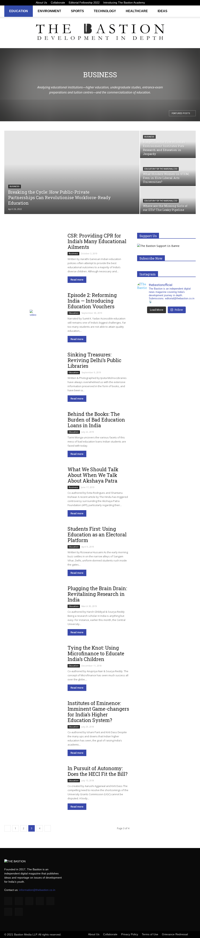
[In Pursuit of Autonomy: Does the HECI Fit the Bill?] (33, 786)
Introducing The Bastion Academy (124, 2)
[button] (191, 11)
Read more (77, 279)
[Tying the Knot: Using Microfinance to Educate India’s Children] (33, 666)
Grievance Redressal (175, 934)
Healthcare (137, 11)
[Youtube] (193, 2)
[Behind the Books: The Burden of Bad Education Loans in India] (33, 432)
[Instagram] (160, 2)
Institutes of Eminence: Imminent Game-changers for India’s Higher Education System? (98, 711)
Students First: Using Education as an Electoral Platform (97, 534)
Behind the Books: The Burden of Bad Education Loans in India (96, 420)
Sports (77, 11)
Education (18, 11)
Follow (179, 309)
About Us (41, 2)
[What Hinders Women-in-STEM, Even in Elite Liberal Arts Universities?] (168, 172)
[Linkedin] (167, 2)
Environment (49, 11)
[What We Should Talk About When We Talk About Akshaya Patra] (33, 488)
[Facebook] (154, 2)
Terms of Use (150, 934)
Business (15, 186)
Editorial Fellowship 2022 (84, 2)
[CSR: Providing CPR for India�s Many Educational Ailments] (33, 254)
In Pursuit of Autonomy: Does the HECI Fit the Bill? (98, 771)
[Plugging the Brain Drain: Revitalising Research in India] (33, 606)
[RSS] (180, 2)
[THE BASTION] (100, 32)
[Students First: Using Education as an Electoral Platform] (33, 547)
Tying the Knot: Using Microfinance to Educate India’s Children (96, 653)
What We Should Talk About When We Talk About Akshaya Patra (93, 475)
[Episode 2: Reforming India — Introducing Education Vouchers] (33, 313)
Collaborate (58, 2)
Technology (105, 11)
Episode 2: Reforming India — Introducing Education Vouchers (92, 301)
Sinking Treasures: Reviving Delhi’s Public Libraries (94, 360)
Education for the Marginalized (160, 169)
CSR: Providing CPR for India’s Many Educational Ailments (97, 241)
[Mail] (173, 2)
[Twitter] (186, 2)
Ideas (162, 11)
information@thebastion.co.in (37, 889)
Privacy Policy (129, 934)
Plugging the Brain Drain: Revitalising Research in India (97, 594)
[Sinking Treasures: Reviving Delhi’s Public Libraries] (33, 373)
